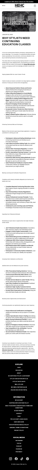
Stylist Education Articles (19, 378)
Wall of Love (19, 384)
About (19, 373)
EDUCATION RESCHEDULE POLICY (19, 424)
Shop (19, 367)
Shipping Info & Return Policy (19, 403)
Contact (19, 413)
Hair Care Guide (19, 422)
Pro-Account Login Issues (19, 419)
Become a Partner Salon (19, 387)
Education (19, 370)
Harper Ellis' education (29, 64)
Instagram (19, 440)
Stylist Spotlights (19, 381)
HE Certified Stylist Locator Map (19, 376)
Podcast (19, 446)
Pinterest (19, 451)
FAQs (19, 416)
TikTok (19, 443)
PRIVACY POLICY (19, 430)
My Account (19, 400)
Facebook (19, 449)
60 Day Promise (19, 410)
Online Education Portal (19, 390)
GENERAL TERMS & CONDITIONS (19, 427)
